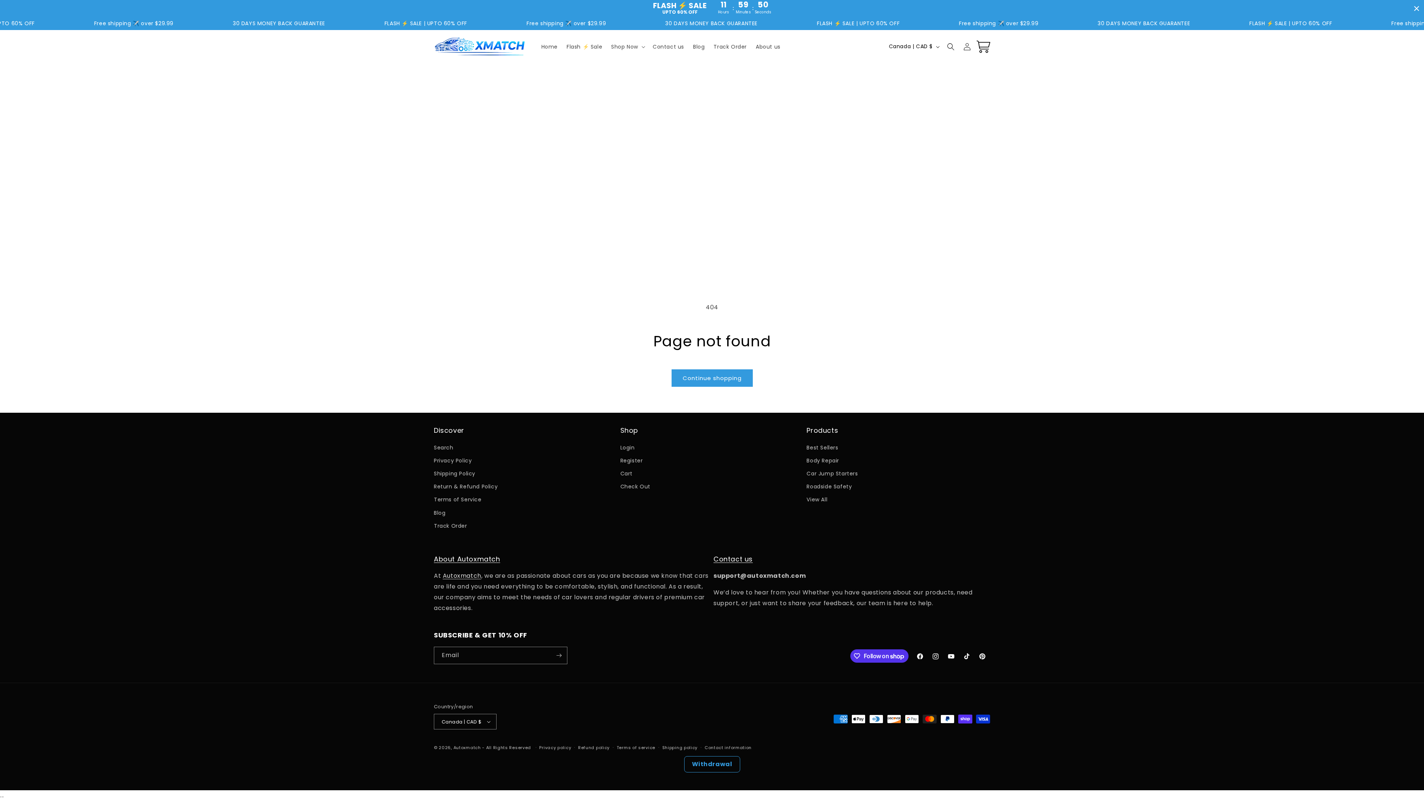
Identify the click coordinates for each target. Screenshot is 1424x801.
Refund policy (594, 748)
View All (817, 499)
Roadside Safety (829, 486)
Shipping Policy (454, 473)
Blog (439, 513)
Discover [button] (449, 430)
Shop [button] (629, 430)
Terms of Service (458, 499)
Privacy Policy (453, 460)
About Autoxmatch (467, 559)
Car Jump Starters (832, 473)
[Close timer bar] (1417, 8)
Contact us (733, 559)
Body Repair (823, 460)
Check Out (635, 486)
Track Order (450, 526)
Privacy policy (555, 748)
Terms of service (636, 748)
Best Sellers (822, 447)
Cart (626, 473)
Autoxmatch (462, 575)
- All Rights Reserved (507, 748)
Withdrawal (712, 764)
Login (627, 447)
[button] (627, 47)
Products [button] (822, 430)
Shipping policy (680, 748)
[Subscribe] (559, 655)
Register (631, 460)
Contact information (728, 748)
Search (444, 447)
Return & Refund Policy (466, 486)
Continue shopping (712, 378)
